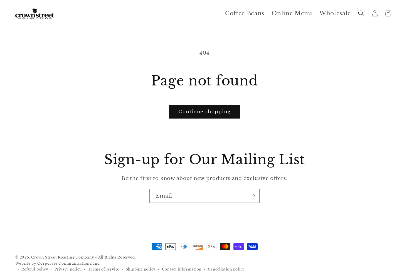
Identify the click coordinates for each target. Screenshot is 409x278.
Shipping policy (141, 269)
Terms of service (103, 269)
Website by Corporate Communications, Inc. (57, 263)
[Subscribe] (252, 196)
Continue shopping (204, 111)
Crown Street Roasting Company (62, 257)
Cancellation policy (226, 269)
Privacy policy (68, 269)
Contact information (182, 269)
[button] (361, 13)
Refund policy (34, 269)
